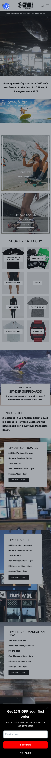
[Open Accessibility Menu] (6, 6)
